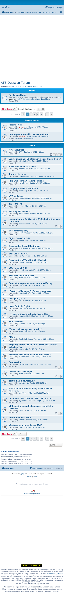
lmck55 (21, 427)
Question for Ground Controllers (24, 246)
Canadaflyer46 (24, 198)
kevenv (21, 262)
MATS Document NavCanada (22, 166)
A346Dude (23, 161)
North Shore (37, 86)
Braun (21, 278)
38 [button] (47, 114)
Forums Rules (15, 125)
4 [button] (37, 114)
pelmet (21, 324)
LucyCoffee (23, 393)
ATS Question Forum (15, 82)
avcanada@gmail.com (32, 494)
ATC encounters (16, 150)
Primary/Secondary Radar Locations (26, 181)
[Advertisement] (32, 47)
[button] (23, 114)
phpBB (23, 474)
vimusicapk (23, 293)
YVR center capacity (18, 231)
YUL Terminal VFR (18, 268)
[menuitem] (8, 7)
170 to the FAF (16, 204)
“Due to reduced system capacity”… (26, 329)
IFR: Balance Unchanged (20, 371)
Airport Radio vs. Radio (20, 417)
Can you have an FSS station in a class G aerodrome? (35, 159)
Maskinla (22, 420)
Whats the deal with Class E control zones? (30, 355)
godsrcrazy (23, 191)
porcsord (22, 224)
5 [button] (41, 114)
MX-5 (21, 301)
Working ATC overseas (20, 211)
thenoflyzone (23, 169)
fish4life (21, 240)
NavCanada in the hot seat (21, 275)
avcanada (22, 127)
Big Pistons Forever (26, 401)
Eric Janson (23, 214)
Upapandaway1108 (26, 176)
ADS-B (12, 337)
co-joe (21, 206)
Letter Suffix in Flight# (19, 306)
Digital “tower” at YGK (19, 238)
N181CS (22, 308)
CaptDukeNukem (25, 339)
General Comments (23, 129)
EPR (20, 152)
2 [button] (31, 114)
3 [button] (34, 114)
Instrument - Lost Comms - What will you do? (31, 398)
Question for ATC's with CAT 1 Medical (27, 260)
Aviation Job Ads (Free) (25, 138)
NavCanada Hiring (17, 95)
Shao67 (21, 411)
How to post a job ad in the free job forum (29, 134)
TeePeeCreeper (25, 233)
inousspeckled (24, 316)
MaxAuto (22, 256)
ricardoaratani (24, 357)
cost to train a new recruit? (22, 381)
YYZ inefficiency (17, 196)
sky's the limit (16, 86)
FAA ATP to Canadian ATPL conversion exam (30, 291)
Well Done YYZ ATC (18, 254)
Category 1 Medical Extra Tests (23, 188)
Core (20, 285)
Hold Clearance (16, 321)
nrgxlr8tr (22, 383)
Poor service (15, 362)
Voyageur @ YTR (17, 298)
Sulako (29, 86)
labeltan (21, 349)
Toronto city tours (17, 174)
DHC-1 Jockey (24, 248)
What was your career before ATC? (25, 425)
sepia (24, 86)
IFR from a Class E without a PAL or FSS (28, 314)
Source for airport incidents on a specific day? (31, 283)
